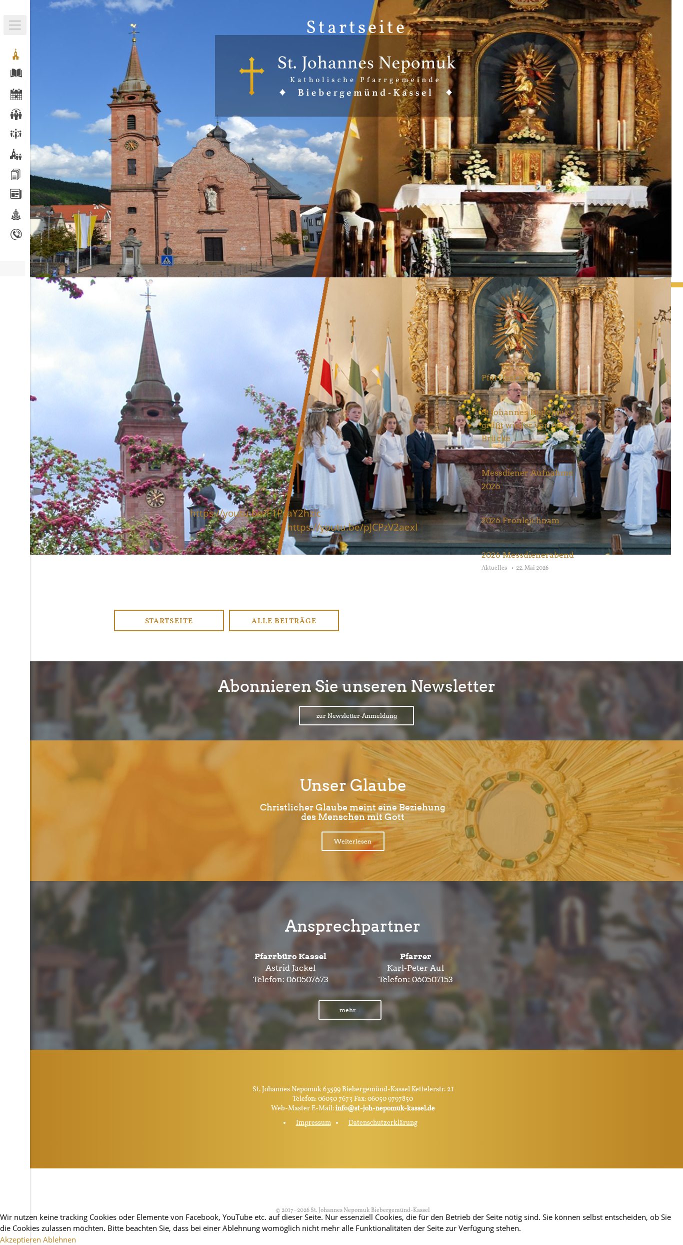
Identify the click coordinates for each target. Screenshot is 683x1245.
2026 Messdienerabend (528, 555)
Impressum (313, 1123)
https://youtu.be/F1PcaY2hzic (255, 513)
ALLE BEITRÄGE (284, 621)
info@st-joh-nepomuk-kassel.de (385, 1108)
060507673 (307, 979)
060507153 (432, 979)
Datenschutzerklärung (383, 1123)
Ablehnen (59, 1239)
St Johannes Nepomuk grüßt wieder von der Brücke (526, 425)
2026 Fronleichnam (521, 520)
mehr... (350, 1010)
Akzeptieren (20, 1239)
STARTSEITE (168, 621)
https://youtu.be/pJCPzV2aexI (352, 527)
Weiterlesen (353, 841)
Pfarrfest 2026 (510, 377)
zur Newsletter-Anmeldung (356, 715)
